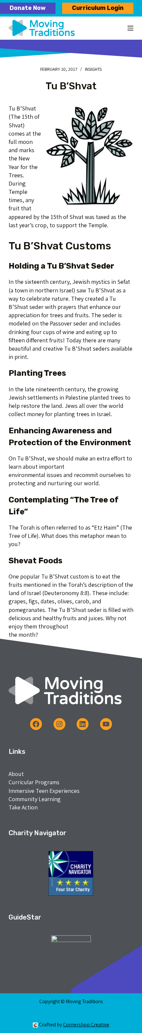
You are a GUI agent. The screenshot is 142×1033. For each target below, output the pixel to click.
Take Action (23, 807)
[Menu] (130, 28)
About (16, 774)
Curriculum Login (98, 8)
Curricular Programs (34, 782)
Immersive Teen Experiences (44, 791)
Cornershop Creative (86, 1024)
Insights (93, 69)
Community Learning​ (35, 799)
